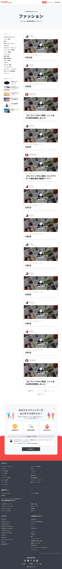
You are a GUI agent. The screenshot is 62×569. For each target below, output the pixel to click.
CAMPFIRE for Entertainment (7, 528)
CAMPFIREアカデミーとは (7, 504)
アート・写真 (7, 39)
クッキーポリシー (34, 549)
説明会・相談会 (34, 504)
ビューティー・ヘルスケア (10, 69)
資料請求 (44, 2)
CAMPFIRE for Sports (6, 530)
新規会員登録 (57, 2)
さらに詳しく (31, 449)
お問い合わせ (33, 528)
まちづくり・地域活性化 (9, 71)
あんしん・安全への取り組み (37, 521)
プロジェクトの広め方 (6, 510)
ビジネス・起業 (7, 64)
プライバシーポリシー (35, 538)
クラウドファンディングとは (7, 506)
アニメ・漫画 (7, 60)
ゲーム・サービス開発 (9, 50)
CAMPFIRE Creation (6, 523)
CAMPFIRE (4, 519)
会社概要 (23, 563)
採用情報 (31, 563)
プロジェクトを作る (6, 493)
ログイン (51, 2)
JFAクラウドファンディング (7, 539)
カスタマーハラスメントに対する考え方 (39, 547)
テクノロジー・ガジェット (10, 47)
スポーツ (6, 62)
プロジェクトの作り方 (6, 508)
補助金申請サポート (6, 544)
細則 (32, 536)
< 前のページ (31, 391)
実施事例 (33, 508)
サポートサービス (34, 506)
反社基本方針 (33, 545)
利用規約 (33, 534)
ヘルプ (32, 526)
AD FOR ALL (4, 535)
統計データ (33, 510)
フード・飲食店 (7, 52)
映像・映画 (6, 56)
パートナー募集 (38, 563)
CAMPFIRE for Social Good (7, 526)
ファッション (7, 54)
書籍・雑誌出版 (7, 58)
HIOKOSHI (4, 537)
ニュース (33, 523)
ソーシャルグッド (8, 67)
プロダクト (6, 45)
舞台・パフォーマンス (9, 43)
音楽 (5, 41)
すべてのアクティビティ (9, 37)
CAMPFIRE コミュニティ (32, 11)
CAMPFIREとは (34, 519)
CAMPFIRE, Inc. (31, 566)
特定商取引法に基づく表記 (36, 540)
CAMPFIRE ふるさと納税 (6, 532)
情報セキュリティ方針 (35, 543)
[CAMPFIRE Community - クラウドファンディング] (6, 2)
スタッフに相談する (35, 493)
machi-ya (3, 541)
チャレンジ (6, 73)
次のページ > (41, 394)
